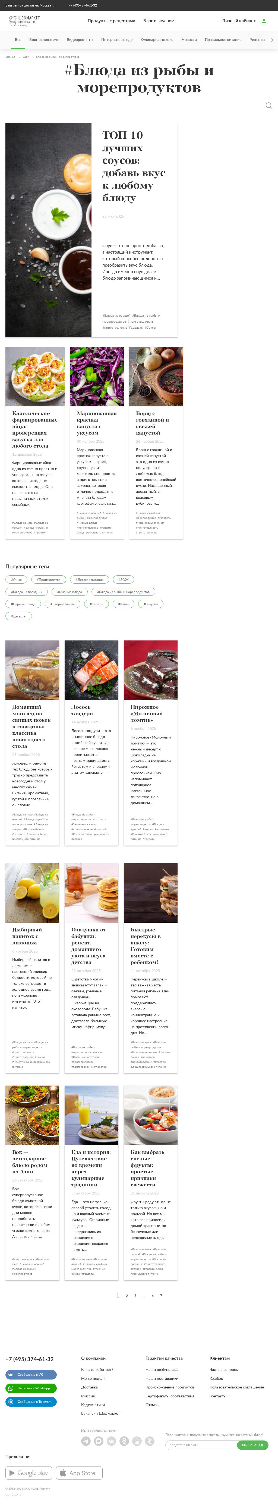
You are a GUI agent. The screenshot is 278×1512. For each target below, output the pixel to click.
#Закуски (151, 604)
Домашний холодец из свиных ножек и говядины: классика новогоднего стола (31, 727)
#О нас (16, 579)
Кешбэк (216, 1379)
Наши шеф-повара (162, 1370)
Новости (189, 40)
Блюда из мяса (23, 523)
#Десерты (18, 616)
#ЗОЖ (123, 579)
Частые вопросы (224, 1370)
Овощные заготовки (86, 1057)
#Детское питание (89, 579)
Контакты (218, 1396)
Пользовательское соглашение (237, 1387)
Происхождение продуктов (170, 1387)
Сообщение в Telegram (34, 1401)
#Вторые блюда (62, 604)
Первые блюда (87, 523)
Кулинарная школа (157, 40)
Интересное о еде (116, 40)
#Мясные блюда (69, 592)
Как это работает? (97, 1370)
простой (41, 532)
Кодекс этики (93, 1405)
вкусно (148, 829)
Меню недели (93, 1379)
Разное (41, 1057)
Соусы (151, 327)
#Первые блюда (23, 604)
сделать (137, 327)
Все (18, 40)
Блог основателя (44, 40)
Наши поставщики (162, 1379)
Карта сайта (13, 1495)
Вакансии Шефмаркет (100, 1414)
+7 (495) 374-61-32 (83, 5)
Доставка (89, 1387)
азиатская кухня (24, 1259)
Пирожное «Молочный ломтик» (147, 714)
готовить (165, 518)
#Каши (123, 604)
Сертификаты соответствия (170, 1396)
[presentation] (264, 40)
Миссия (88, 1396)
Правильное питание (223, 40)
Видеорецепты (80, 40)
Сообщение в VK (30, 1374)
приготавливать (141, 321)
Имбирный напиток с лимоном (27, 936)
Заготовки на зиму (85, 824)
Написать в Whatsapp (34, 1388)
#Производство (49, 579)
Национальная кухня (151, 523)
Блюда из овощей (117, 315)
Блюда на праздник (144, 1052)
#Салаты (96, 604)
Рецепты (88, 1274)
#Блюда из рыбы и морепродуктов (123, 592)
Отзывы (152, 1405)
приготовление (115, 327)
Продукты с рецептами (111, 21)
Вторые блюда (34, 829)
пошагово (162, 829)
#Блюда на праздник (26, 592)
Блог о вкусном (158, 21)
